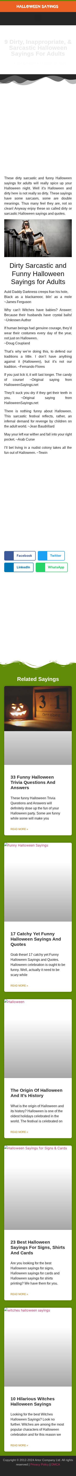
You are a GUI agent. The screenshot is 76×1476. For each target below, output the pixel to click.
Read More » (19, 829)
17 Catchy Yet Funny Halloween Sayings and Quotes (36, 939)
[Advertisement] (38, 127)
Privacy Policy (39, 1464)
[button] (38, 17)
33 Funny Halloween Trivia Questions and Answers (33, 782)
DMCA (55, 1464)
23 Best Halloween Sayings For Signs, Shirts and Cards (38, 1247)
